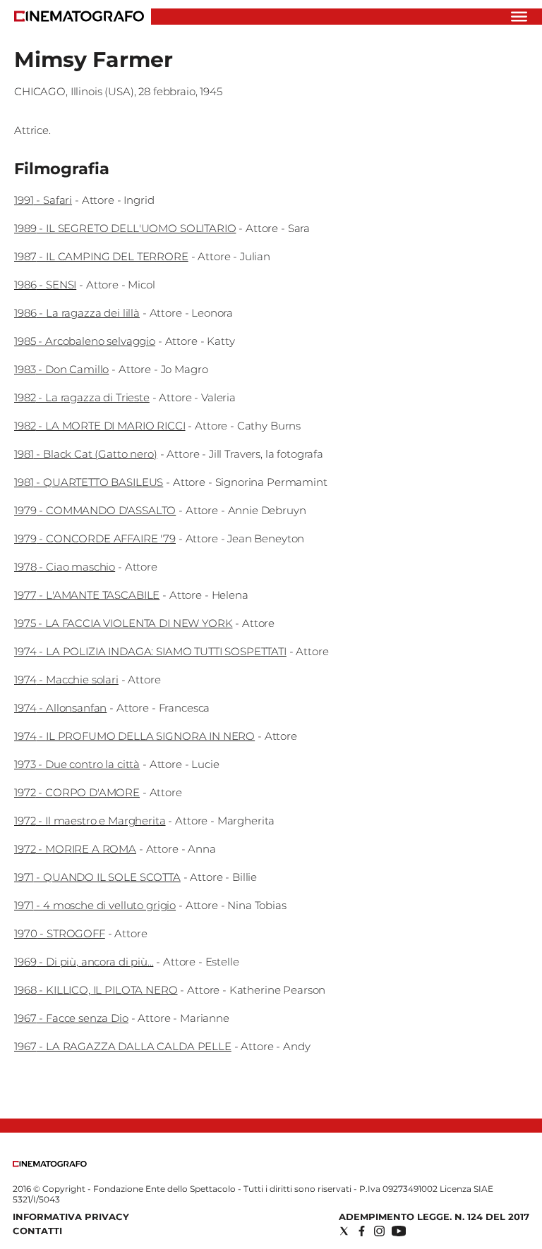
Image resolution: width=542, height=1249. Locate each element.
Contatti (37, 1230)
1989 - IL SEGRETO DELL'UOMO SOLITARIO (125, 228)
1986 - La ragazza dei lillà (77, 312)
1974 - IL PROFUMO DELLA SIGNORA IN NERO (134, 736)
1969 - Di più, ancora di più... (83, 961)
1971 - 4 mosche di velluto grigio (95, 905)
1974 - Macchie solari (66, 679)
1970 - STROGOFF (59, 933)
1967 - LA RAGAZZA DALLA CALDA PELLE (122, 1046)
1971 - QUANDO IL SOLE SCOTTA (97, 877)
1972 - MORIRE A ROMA (75, 848)
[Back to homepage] (50, 1164)
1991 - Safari (43, 200)
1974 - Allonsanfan (60, 707)
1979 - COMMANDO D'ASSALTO (95, 510)
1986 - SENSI (45, 284)
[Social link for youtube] (399, 1231)
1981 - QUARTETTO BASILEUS (88, 482)
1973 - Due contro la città (77, 764)
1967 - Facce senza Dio (71, 1018)
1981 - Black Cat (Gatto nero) (85, 454)
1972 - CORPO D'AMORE (77, 792)
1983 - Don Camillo (61, 369)
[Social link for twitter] (344, 1231)
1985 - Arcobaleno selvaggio (84, 341)
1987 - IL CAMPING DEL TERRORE (101, 256)
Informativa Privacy (71, 1216)
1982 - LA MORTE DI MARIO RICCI (100, 425)
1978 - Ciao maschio (64, 566)
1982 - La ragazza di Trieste (82, 397)
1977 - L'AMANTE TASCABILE (86, 595)
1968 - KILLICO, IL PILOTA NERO (96, 990)
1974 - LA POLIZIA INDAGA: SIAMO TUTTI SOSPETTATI (150, 651)
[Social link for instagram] (379, 1231)
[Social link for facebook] (361, 1231)
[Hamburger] (519, 16)
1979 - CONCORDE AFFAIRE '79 (95, 538)
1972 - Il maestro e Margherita (90, 820)
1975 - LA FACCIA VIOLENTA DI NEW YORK (123, 623)
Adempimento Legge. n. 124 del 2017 (434, 1216)
